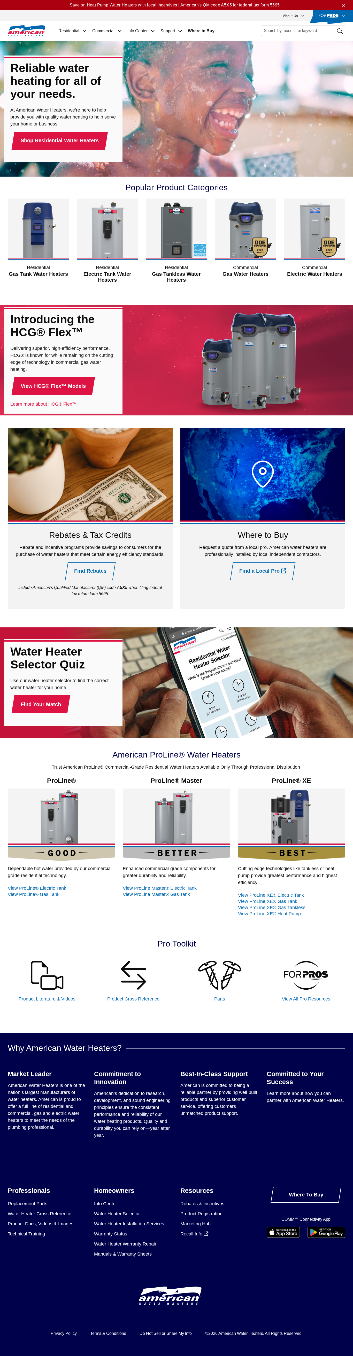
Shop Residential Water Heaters (60, 140)
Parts (219, 999)
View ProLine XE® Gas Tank (267, 901)
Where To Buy (306, 1194)
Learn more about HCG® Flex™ (43, 404)
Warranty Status (110, 1233)
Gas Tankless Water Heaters (176, 277)
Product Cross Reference (133, 999)
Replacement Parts (27, 1203)
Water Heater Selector (117, 1213)
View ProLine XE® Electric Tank (271, 895)
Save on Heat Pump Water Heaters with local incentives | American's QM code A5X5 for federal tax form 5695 (175, 5)
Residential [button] (69, 31)
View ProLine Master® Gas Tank (156, 894)
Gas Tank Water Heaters (38, 274)
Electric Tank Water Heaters (107, 277)
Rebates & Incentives (202, 1203)
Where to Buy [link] (201, 31)
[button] (293, 15)
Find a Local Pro (260, 571)
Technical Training (26, 1233)
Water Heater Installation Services (129, 1223)
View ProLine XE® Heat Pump (269, 913)
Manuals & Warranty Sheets (123, 1254)
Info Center (105, 1203)
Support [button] (168, 31)
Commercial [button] (104, 31)
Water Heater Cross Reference (39, 1213)
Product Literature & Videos (47, 999)
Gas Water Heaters (245, 274)
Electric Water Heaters (314, 274)
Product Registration (201, 1213)
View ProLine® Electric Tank (37, 888)
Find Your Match (41, 704)
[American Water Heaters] (26, 31)
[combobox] (303, 31)
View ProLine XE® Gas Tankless (271, 907)
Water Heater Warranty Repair (125, 1244)
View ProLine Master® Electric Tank (160, 888)
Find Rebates (90, 571)
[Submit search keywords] (262, 40)
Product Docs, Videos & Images (40, 1223)
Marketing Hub (195, 1223)
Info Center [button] (138, 31)
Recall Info (192, 1233)
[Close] (343, 5)
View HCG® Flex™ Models (53, 386)
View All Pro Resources (306, 999)
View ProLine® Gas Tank (33, 894)
